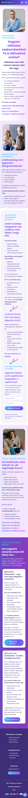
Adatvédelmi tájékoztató (14, 786)
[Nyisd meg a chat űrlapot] (25, 795)
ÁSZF (14, 790)
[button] (26, 2)
